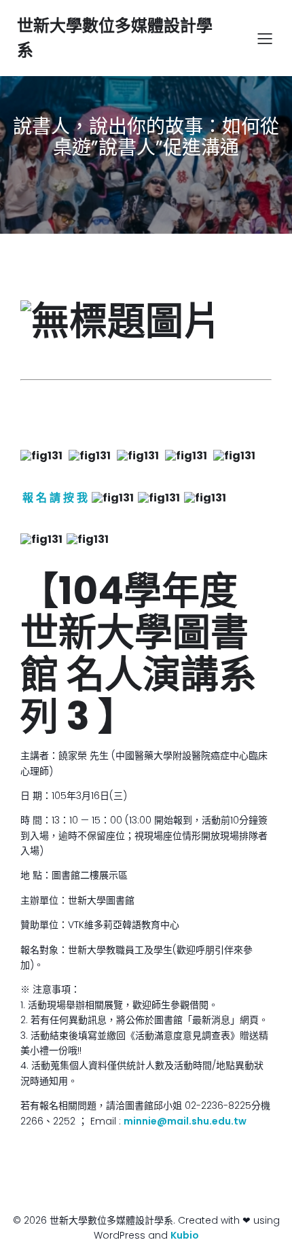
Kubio (184, 1235)
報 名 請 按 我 (55, 498)
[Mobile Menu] (265, 38)
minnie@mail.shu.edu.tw (185, 1121)
